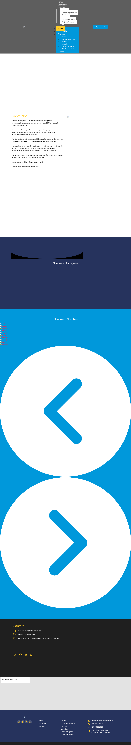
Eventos (65, 15)
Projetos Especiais (68, 22)
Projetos (61, 8)
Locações (65, 17)
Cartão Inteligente (68, 20)
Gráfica (64, 10)
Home (60, 2)
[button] (65, 411)
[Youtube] (25, 654)
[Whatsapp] (31, 654)
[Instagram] (19, 721)
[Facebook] (20, 654)
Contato (61, 24)
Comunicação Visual (69, 13)
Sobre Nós (62, 5)
